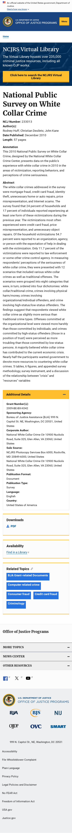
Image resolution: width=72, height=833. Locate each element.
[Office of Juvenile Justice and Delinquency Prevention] (13, 729)
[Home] (36, 21)
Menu (64, 21)
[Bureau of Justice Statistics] (36, 717)
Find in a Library (16, 552)
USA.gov (7, 809)
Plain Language (11, 768)
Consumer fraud (19, 594)
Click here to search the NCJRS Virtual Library (36, 76)
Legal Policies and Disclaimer (19, 784)
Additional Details (18, 394)
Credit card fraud (46, 594)
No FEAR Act (9, 793)
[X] (18, 679)
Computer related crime (23, 584)
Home (6, 36)
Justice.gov (9, 818)
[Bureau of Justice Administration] (14, 715)
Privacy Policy (10, 776)
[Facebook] (6, 679)
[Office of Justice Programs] (8, 22)
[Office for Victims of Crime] (36, 728)
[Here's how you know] (36, 6)
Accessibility (9, 751)
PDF (13, 526)
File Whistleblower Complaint (19, 759)
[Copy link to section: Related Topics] (31, 568)
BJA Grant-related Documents (28, 575)
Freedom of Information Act (18, 801)
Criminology (16, 603)
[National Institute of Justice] (58, 715)
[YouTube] (29, 679)
